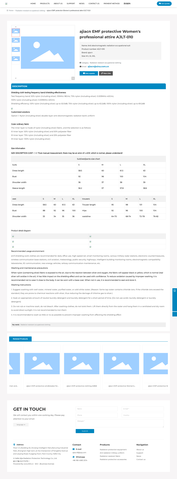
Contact (77, 444)
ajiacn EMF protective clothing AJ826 (74, 386)
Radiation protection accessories (113, 459)
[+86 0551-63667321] (174, 304)
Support (139, 453)
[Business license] (47, 464)
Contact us (140, 459)
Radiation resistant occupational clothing (30, 10)
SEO (36, 464)
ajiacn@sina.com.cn (98, 66)
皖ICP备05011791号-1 (21, 461)
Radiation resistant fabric (110, 456)
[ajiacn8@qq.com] (174, 299)
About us (140, 450)
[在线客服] (174, 290)
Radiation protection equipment (113, 450)
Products (105, 444)
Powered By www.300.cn (23, 464)
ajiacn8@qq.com (79, 453)
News (138, 456)
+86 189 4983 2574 (80, 460)
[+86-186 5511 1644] (174, 295)
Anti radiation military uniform (112, 453)
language (20, 425)
